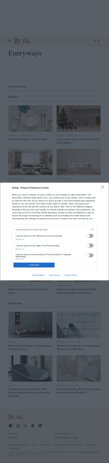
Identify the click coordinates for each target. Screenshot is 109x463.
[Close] (103, 188)
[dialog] (54, 231)
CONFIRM (34, 265)
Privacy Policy (70, 275)
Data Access (54, 275)
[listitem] (54, 229)
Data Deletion (38, 275)
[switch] (89, 236)
